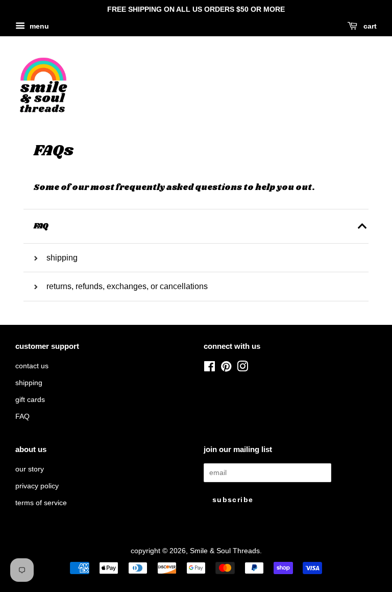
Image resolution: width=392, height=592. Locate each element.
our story (29, 469)
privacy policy (37, 486)
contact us (31, 366)
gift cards (30, 400)
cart (369, 26)
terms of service (41, 503)
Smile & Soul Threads (225, 551)
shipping (28, 383)
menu (38, 26)
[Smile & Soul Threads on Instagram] (242, 368)
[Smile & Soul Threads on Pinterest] (226, 368)
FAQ (22, 416)
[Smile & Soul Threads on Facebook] (209, 368)
